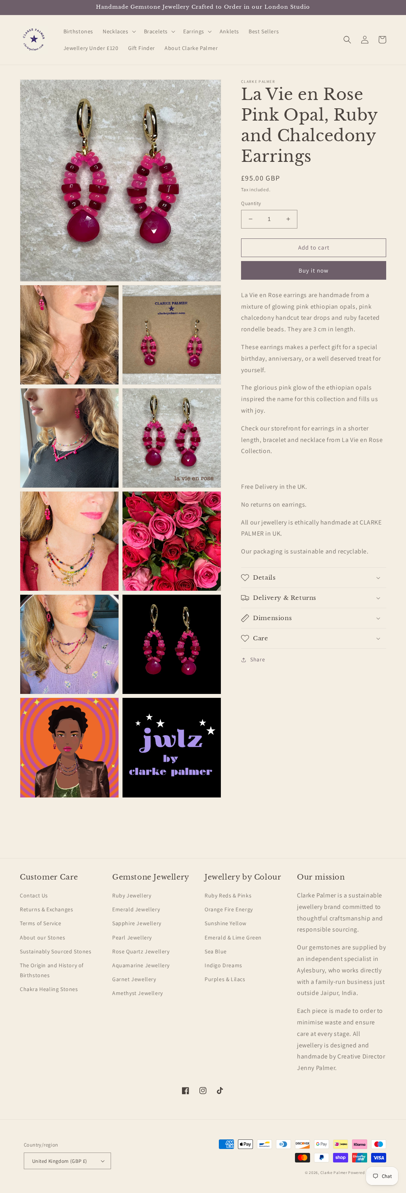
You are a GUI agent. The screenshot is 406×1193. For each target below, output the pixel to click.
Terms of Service (40, 923)
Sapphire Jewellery (136, 923)
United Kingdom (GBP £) (59, 1161)
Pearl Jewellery (132, 937)
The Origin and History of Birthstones (52, 970)
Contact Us (34, 895)
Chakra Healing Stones (49, 989)
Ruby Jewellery (131, 895)
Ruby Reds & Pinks (228, 895)
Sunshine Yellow (226, 923)
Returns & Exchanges (46, 909)
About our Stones (42, 937)
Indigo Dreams (223, 965)
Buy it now (314, 270)
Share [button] (257, 659)
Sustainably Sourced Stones (56, 951)
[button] (118, 31)
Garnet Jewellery (134, 979)
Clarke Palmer (333, 1172)
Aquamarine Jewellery (141, 965)
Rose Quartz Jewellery (141, 951)
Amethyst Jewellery (137, 993)
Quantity (251, 203)
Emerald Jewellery (136, 909)
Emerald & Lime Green (233, 937)
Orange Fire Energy (229, 909)
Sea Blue (216, 951)
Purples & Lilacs (225, 979)
